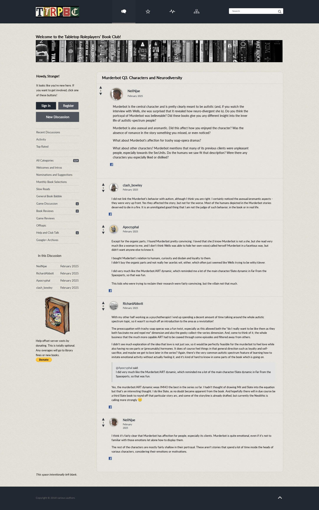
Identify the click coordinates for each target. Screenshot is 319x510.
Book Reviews (45, 211)
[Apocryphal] (113, 229)
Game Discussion (47, 203)
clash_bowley (132, 185)
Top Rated (42, 146)
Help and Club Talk (47, 232)
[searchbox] (256, 11)
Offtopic (41, 225)
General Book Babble (49, 196)
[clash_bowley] (113, 187)
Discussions (124, 9)
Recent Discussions (48, 132)
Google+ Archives (47, 240)
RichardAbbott (133, 303)
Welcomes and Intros (49, 167)
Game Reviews (45, 218)
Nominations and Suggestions (54, 174)
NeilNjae (134, 91)
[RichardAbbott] (113, 306)
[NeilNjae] (116, 95)
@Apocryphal (124, 368)
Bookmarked (148, 9)
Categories (197, 9)
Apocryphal (131, 227)
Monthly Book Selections (51, 182)
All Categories (45, 160)
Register (68, 106)
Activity (172, 9)
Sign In (46, 106)
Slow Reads (43, 189)
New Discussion (57, 117)
